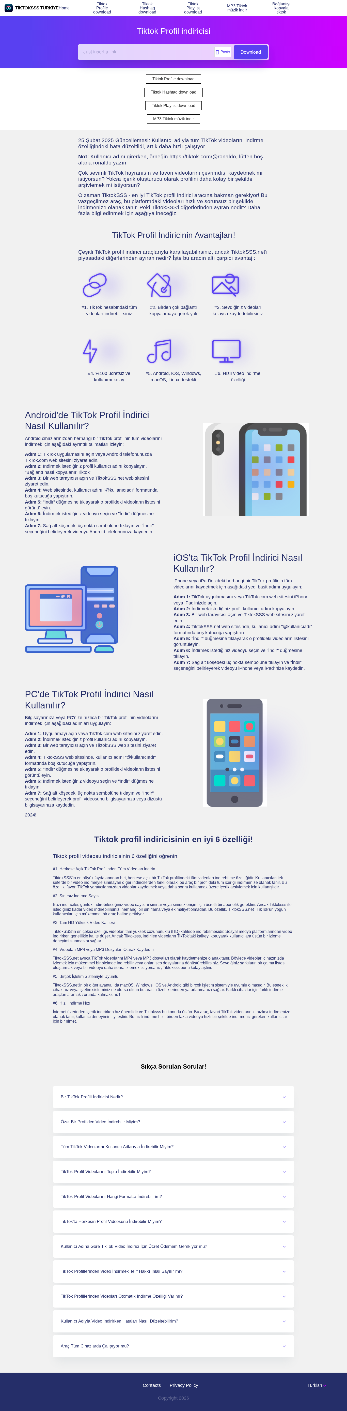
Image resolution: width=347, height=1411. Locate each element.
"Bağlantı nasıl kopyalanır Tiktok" (58, 472)
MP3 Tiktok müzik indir (237, 8)
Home (64, 8)
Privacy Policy (184, 1385)
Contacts (152, 1385)
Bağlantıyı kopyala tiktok (281, 8)
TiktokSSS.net (109, 478)
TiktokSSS (53, 757)
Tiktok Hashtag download (147, 8)
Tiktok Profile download (102, 8)
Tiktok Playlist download (193, 8)
